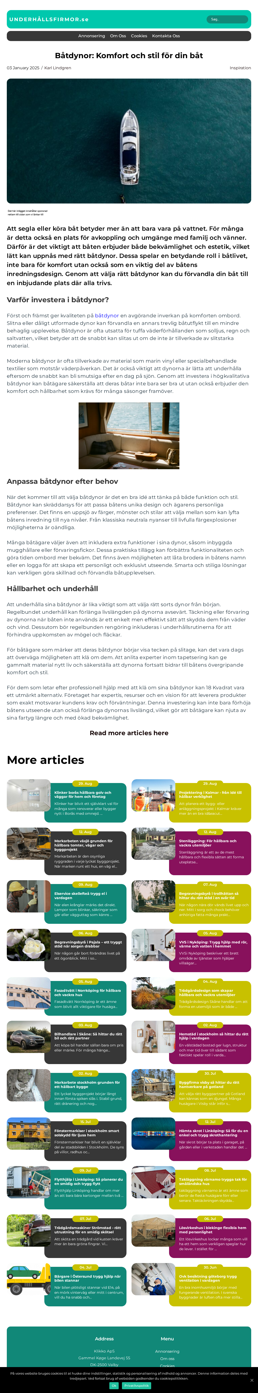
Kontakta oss (166, 35)
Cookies (139, 35)
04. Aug (210, 981)
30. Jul (210, 1073)
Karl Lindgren (57, 67)
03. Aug (85, 1025)
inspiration (240, 67)
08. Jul (210, 1170)
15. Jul (85, 1121)
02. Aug (210, 1025)
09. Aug (85, 884)
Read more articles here (129, 733)
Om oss (118, 35)
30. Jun (210, 1267)
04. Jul (85, 1267)
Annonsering (91, 35)
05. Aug (210, 933)
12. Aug (85, 832)
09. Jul (85, 1170)
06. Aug (85, 933)
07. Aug (210, 884)
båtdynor (107, 316)
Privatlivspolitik (136, 1385)
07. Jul (85, 1218)
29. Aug (85, 783)
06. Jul (210, 1218)
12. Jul (210, 1121)
